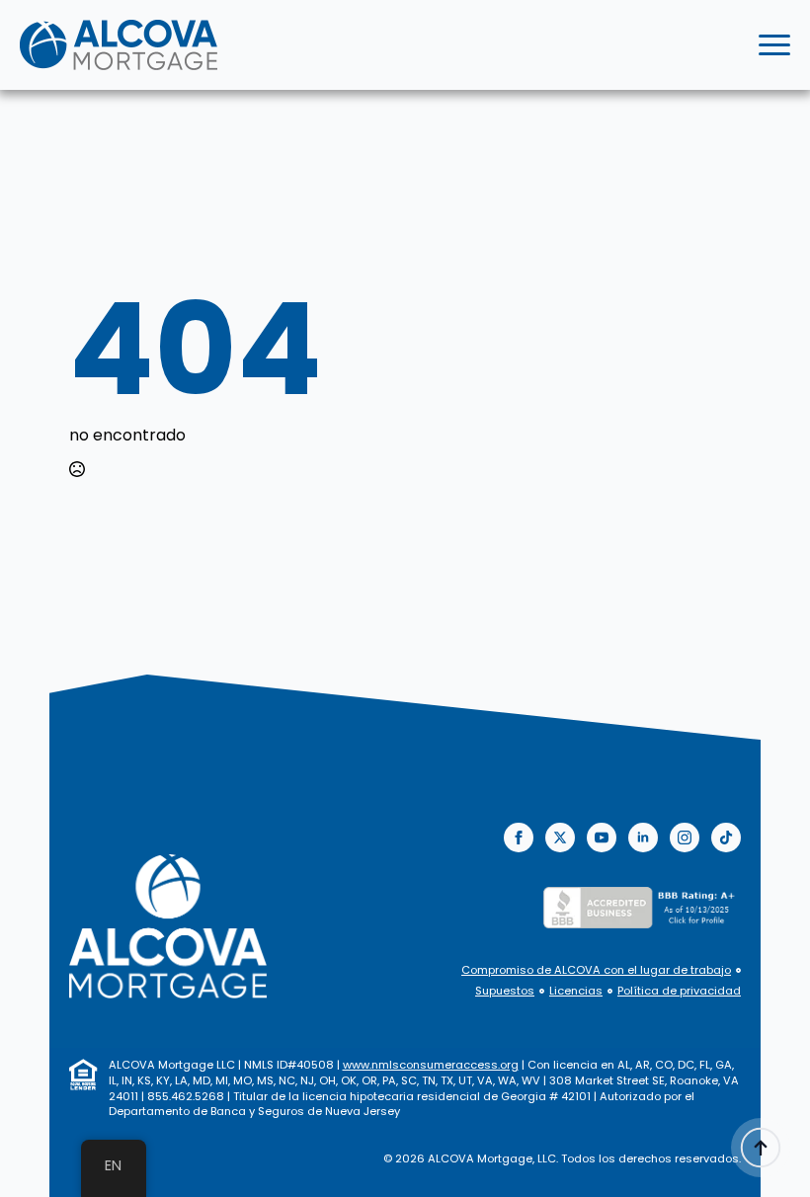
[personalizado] (726, 837)
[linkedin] (643, 837)
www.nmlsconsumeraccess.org (431, 1065)
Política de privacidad (679, 991)
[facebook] (518, 837)
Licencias (576, 991)
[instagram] (684, 837)
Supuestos (504, 991)
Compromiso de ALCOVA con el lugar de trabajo (596, 970)
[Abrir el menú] (774, 45)
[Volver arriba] (760, 1147)
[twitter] (560, 837)
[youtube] (601, 837)
